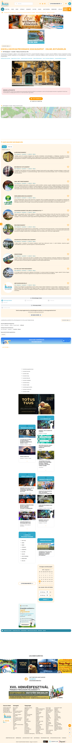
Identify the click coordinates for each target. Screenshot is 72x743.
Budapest (7, 51)
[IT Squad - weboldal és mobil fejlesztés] (62, 742)
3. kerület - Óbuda (15, 51)
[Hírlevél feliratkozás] (40, 3)
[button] (36, 112)
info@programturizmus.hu (15, 92)
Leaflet (70, 117)
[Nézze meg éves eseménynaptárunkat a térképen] (69, 9)
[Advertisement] (36, 358)
